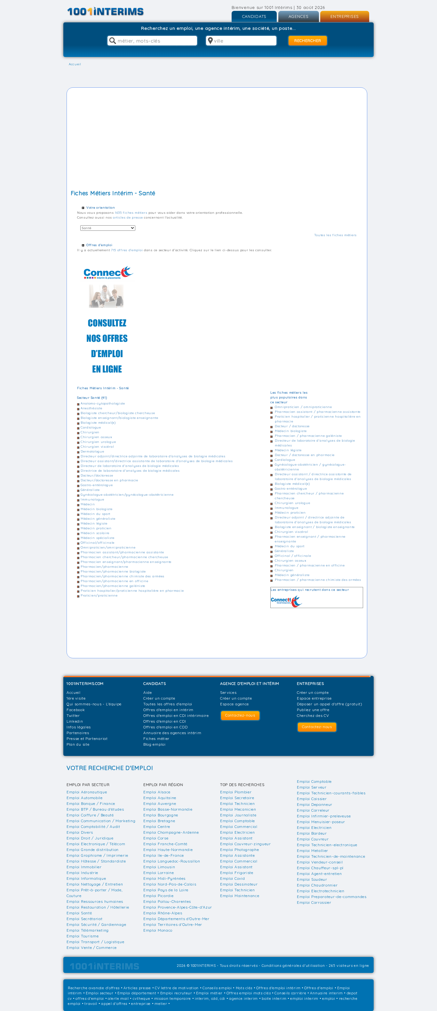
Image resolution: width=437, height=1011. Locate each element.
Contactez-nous (240, 715)
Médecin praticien (96, 528)
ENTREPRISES (344, 16)
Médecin (88, 504)
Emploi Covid (232, 878)
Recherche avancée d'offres (94, 988)
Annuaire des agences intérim (172, 732)
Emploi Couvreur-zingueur (245, 843)
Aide (147, 692)
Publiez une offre (313, 709)
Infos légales (79, 727)
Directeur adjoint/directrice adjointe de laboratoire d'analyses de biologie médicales (153, 456)
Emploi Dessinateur (239, 884)
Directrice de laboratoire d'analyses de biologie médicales (130, 471)
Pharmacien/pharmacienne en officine (114, 581)
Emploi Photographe (239, 849)
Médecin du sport (95, 514)
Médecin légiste (94, 523)
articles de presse (128, 217)
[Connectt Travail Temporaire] (107, 322)
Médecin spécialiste (97, 538)
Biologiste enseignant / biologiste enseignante (315, 527)
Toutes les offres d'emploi (167, 704)
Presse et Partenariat (87, 738)
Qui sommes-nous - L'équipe (94, 704)
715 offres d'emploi (127, 250)
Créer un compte (159, 698)
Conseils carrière (290, 993)
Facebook (76, 709)
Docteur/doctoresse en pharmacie (109, 480)
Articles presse (137, 988)
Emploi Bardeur (312, 833)
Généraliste (90, 490)
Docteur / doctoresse (292, 426)
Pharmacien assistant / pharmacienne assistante (318, 412)
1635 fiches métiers (131, 213)
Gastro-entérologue (97, 485)
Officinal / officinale (293, 556)
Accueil (74, 692)
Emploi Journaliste (238, 815)
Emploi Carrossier (314, 902)
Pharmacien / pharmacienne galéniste (308, 436)
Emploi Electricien (237, 832)
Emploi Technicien (237, 803)
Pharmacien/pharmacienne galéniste (113, 586)
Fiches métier (156, 738)
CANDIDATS (254, 16)
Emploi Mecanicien (238, 809)
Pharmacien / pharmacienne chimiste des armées (318, 580)
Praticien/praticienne (99, 595)
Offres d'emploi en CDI (164, 721)
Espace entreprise (314, 698)
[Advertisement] (217, 139)
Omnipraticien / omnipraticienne (303, 407)
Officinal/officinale (98, 543)
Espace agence (234, 704)
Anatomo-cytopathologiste (103, 403)
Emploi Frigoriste (236, 872)
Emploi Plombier (236, 792)
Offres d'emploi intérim (278, 988)
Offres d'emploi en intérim (168, 709)
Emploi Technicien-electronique (327, 844)
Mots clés (244, 988)
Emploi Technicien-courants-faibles (331, 792)
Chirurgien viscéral (97, 447)
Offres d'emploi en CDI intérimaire (176, 715)
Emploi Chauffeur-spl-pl (320, 867)
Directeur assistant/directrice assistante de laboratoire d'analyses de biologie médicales (157, 461)
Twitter (73, 715)
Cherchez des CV (313, 715)
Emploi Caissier (312, 798)
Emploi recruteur (176, 993)
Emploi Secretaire (237, 797)
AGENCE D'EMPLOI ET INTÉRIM (249, 683)
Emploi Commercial (239, 826)
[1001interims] (112, 11)
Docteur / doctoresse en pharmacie (305, 455)
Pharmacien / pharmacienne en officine (310, 565)
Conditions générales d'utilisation (293, 965)
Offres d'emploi (318, 988)
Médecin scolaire (95, 533)
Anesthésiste (91, 408)
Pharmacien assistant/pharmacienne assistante (122, 552)
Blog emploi (154, 744)
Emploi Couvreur (313, 839)
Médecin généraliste (98, 519)
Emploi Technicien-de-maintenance (331, 856)
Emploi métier (209, 993)
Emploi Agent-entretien (319, 873)
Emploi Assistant (236, 838)
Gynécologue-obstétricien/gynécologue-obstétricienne (127, 495)
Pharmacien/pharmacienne (104, 567)
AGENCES (299, 16)
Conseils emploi (217, 988)
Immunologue (92, 499)
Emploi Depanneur (314, 804)
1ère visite (76, 698)
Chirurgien (90, 432)
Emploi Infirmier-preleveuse (324, 816)
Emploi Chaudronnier (317, 885)
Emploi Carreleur (313, 810)
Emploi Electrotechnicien (321, 890)
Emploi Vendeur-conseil (320, 862)
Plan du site (78, 744)
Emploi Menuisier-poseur (321, 821)
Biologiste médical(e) (98, 423)
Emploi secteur (100, 993)
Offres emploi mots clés (248, 993)
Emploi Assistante (237, 855)
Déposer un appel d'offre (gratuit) (329, 704)
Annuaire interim (326, 993)
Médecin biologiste (97, 509)
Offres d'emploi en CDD (165, 727)
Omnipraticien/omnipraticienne (108, 547)
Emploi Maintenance (239, 895)
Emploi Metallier (312, 850)
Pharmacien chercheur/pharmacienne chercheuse (124, 557)
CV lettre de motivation (177, 988)
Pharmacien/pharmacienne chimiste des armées (122, 576)
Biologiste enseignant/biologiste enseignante (119, 418)
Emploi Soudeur (312, 879)
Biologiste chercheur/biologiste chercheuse (118, 413)
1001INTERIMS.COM (85, 683)
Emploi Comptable (237, 820)
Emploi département (136, 993)
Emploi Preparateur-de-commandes (332, 896)
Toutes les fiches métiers (335, 235)
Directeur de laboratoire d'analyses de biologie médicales (130, 466)
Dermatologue (92, 451)
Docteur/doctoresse (97, 475)
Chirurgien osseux (96, 437)
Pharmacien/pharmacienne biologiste (113, 571)
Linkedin (75, 721)
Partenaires (78, 732)
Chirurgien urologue (98, 442)
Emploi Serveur (312, 787)
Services (228, 692)
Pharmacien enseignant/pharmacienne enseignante (126, 562)
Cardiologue (91, 427)
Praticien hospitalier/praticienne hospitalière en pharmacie (132, 591)
